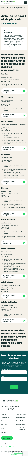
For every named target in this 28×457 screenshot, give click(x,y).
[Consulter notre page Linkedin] (6, 446)
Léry (2, 428)
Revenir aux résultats (10, 23)
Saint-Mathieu (21, 421)
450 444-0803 (5, 162)
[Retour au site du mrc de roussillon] (10, 401)
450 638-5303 (5, 311)
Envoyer (14, 387)
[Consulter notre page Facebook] (2, 446)
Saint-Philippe (20, 424)
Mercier (3, 432)
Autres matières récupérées (9, 91)
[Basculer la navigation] (25, 2)
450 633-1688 (5, 256)
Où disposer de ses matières (15, 7)
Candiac (3, 414)
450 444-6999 (5, 81)
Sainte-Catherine (22, 428)
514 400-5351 (5, 291)
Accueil (3, 7)
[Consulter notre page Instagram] (13, 446)
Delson (3, 421)
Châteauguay (5, 418)
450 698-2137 (5, 197)
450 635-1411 (5, 229)
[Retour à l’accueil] (8, 2)
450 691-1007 (5, 106)
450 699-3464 (5, 130)
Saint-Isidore (20, 418)
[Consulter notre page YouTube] (9, 446)
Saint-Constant (21, 414)
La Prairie (4, 424)
